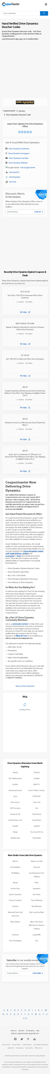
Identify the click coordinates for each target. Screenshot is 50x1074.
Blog (37, 1030)
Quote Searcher (15, 895)
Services (22, 111)
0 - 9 (25, 1019)
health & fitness (16, 554)
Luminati (15, 935)
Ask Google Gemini (27, 168)
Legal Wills (37, 935)
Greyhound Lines (15, 791)
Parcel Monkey (36, 900)
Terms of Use (6, 1044)
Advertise (11, 1048)
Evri (36, 808)
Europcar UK (15, 814)
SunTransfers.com (15, 820)
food (19, 556)
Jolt (36, 941)
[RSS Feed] (34, 1039)
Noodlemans (37, 906)
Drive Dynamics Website (18, 163)
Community (29, 1048)
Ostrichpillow (15, 867)
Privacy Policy (16, 1044)
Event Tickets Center (36, 791)
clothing (25, 554)
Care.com (36, 802)
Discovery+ (15, 802)
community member (20, 624)
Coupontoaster (9, 111)
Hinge (15, 832)
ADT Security (15, 808)
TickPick (36, 773)
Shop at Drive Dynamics (25, 686)
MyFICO (36, 785)
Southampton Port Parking (36, 875)
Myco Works (15, 922)
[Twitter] (22, 1039)
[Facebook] (15, 1039)
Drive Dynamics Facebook (19, 149)
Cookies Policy (27, 1044)
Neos (37, 883)
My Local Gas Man (36, 912)
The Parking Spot (15, 779)
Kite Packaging (15, 941)
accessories (9, 556)
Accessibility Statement (40, 1044)
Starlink (37, 779)
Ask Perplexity (14, 177)
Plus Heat (36, 895)
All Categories (30, 1030)
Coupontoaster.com (15, 1056)
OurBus (15, 785)
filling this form (21, 636)
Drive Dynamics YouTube (18, 158)
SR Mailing (15, 873)
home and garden (30, 551)
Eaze (15, 796)
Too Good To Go (36, 832)
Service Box (15, 889)
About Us (14, 1030)
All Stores (21, 1030)
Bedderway (15, 838)
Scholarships (19, 1048)
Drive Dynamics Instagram (18, 154)
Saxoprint (37, 889)
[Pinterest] (28, 1039)
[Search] (44, 13)
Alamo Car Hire (37, 861)
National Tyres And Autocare (15, 914)
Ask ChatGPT (14, 172)
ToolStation (36, 814)
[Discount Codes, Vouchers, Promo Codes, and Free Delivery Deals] (11, 4)
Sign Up (37, 212)
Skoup (15, 883)
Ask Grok (12, 182)
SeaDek (37, 826)
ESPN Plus (37, 796)
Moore (15, 861)
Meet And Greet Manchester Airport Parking (36, 925)
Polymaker (36, 838)
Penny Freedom (15, 900)
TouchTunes (36, 820)
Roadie (15, 826)
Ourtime (15, 906)
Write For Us (38, 1048)
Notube (42, 1056)
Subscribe (37, 973)
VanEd (15, 773)
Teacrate (36, 867)
